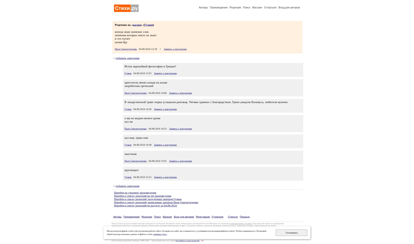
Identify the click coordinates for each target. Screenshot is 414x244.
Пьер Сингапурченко (126, 49)
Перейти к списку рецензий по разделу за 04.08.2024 (145, 205)
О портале (217, 216)
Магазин (257, 7)
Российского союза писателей (187, 241)
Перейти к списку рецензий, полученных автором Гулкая (147, 199)
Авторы (203, 7)
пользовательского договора (240, 223)
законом (144, 226)
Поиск (246, 7)
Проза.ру (245, 216)
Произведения (219, 7)
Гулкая (148, 24)
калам (137, 24)
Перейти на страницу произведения (135, 192)
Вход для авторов (289, 7)
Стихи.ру (233, 216)
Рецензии (235, 7)
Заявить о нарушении (175, 49)
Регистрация (203, 216)
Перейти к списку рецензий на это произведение (142, 195)
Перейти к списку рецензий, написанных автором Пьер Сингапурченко (156, 202)
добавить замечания (127, 58)
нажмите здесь (160, 234)
